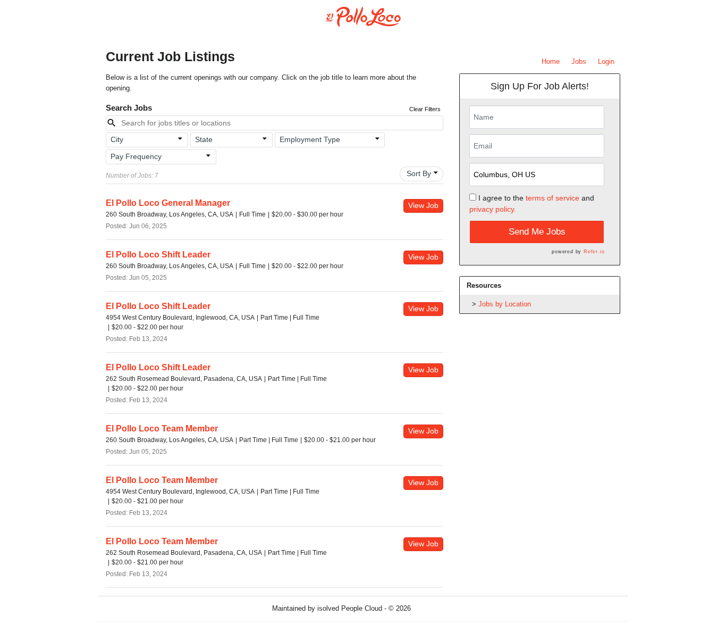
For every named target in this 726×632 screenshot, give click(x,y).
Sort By (419, 173)
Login (606, 61)
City (117, 139)
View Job (423, 205)
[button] (147, 139)
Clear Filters (425, 109)
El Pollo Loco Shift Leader (158, 254)
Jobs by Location (504, 304)
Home (551, 61)
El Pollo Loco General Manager (168, 202)
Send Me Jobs (537, 232)
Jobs (578, 61)
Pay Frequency (136, 156)
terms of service (552, 198)
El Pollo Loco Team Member (162, 428)
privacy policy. (492, 209)
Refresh (442, 608)
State (204, 139)
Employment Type (310, 139)
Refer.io (594, 251)
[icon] (180, 139)
